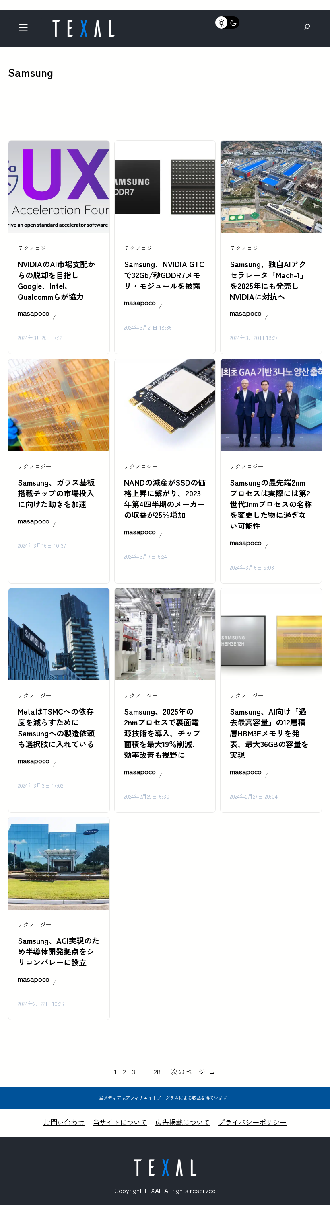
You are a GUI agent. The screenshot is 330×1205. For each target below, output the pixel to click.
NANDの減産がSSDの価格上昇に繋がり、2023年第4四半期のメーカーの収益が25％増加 (165, 499)
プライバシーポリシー (252, 1122)
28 (157, 1071)
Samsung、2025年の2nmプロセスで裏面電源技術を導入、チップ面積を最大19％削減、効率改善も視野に (162, 733)
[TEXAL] (83, 23)
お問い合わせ (64, 1122)
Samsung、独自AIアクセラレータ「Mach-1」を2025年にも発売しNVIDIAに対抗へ (268, 280)
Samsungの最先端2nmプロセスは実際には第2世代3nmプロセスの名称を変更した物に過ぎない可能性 (271, 504)
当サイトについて (120, 1122)
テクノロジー (35, 248)
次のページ (193, 1071)
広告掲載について (182, 1122)
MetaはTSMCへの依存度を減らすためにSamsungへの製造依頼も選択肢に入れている (56, 728)
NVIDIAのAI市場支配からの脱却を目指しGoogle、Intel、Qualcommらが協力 (56, 280)
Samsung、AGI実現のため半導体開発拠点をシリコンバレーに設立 (58, 951)
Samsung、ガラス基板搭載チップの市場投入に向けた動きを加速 (56, 493)
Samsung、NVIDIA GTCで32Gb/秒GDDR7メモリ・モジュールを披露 (164, 274)
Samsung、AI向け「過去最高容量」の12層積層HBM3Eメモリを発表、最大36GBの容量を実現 (269, 733)
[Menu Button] (25, 29)
